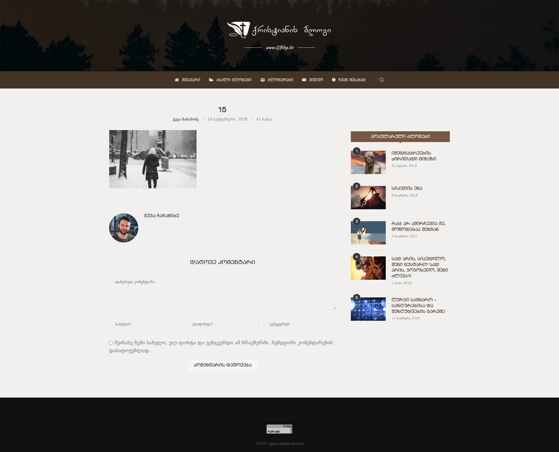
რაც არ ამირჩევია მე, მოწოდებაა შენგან (418, 227)
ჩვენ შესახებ (351, 79)
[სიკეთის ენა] (368, 197)
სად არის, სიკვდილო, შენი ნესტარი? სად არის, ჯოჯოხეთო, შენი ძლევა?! (420, 267)
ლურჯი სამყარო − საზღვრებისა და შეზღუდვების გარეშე (418, 305)
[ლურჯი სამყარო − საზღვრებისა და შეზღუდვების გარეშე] (368, 309)
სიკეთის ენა (407, 189)
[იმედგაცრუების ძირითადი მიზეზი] (368, 162)
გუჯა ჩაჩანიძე (186, 120)
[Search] (382, 79)
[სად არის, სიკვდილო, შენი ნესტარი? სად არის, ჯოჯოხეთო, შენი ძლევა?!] (368, 268)
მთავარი (190, 79)
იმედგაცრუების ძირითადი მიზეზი (414, 156)
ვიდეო (315, 79)
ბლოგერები (279, 79)
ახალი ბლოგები (233, 79)
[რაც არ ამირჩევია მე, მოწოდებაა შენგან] (368, 232)
